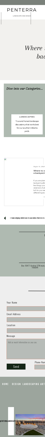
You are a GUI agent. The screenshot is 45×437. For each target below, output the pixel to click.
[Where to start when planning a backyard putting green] (24, 182)
